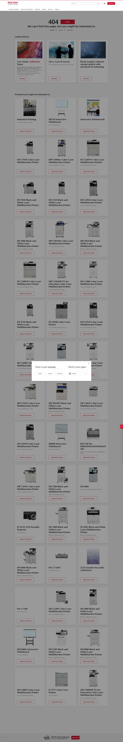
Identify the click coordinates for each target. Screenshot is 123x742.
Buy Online (111, 3)
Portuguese (59, 373)
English (40, 373)
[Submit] (97, 3)
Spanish (50, 373)
